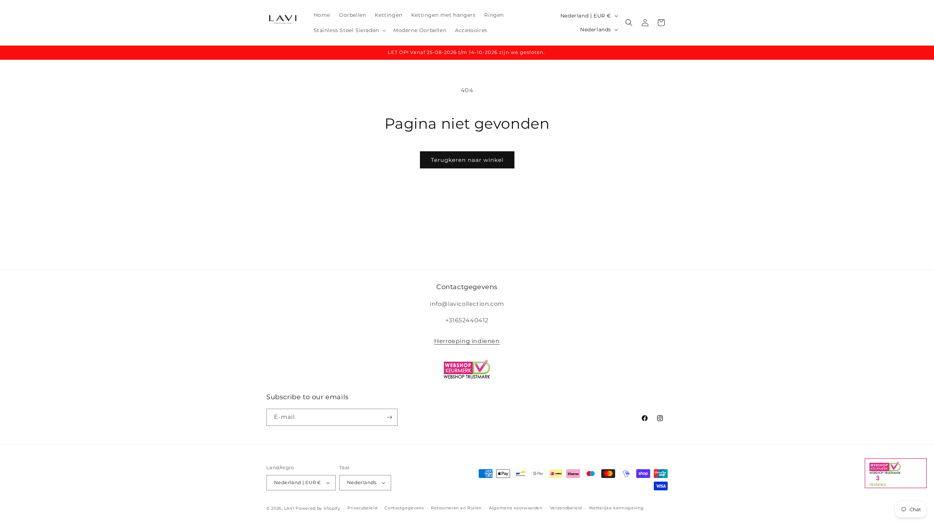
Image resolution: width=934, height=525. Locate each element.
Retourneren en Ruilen (456, 507)
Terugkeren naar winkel (467, 159)
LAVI (289, 508)
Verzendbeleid (566, 507)
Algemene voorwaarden (516, 507)
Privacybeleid (362, 507)
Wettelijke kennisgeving (616, 507)
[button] (349, 30)
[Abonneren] (389, 417)
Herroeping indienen (466, 341)
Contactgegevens (404, 507)
